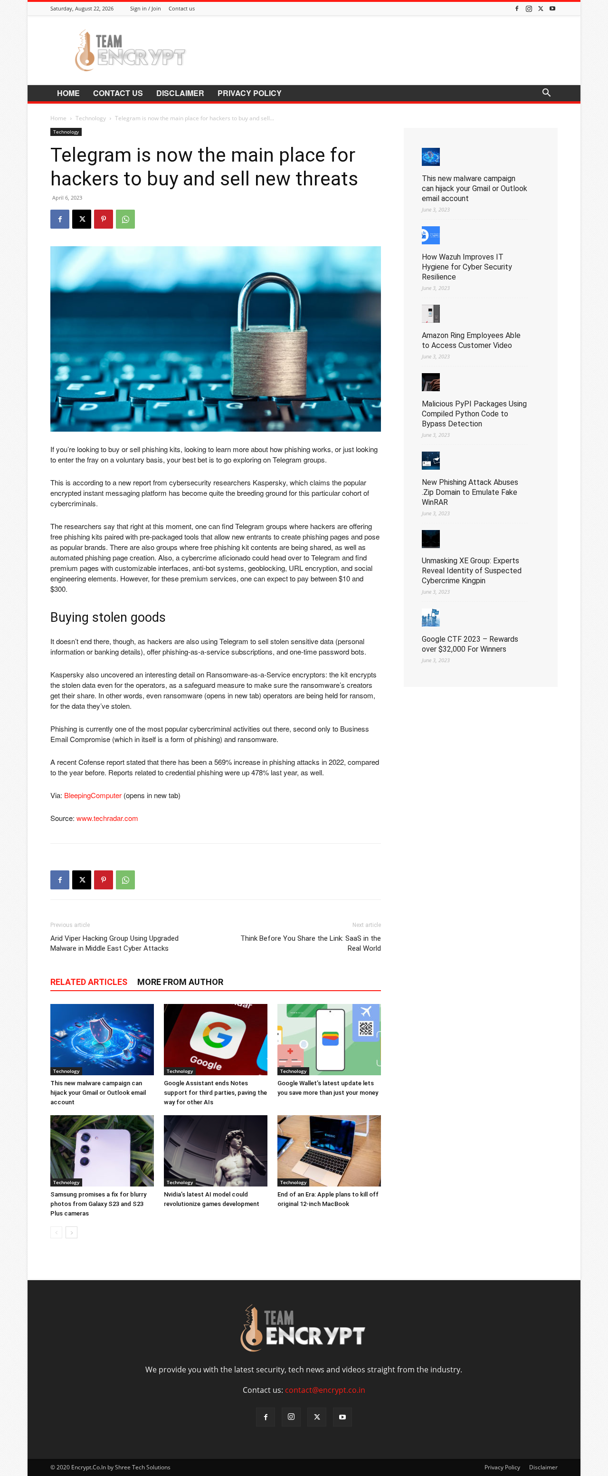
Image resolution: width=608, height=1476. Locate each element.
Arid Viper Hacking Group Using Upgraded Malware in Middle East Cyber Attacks (114, 943)
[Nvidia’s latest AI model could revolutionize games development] (215, 1151)
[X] (540, 8)
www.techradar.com (107, 818)
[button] (546, 93)
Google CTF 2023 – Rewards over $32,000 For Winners (470, 644)
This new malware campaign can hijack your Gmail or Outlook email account (98, 1093)
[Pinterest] (103, 219)
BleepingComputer (93, 795)
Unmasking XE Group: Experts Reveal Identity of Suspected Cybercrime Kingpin (472, 570)
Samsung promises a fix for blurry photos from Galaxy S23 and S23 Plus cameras (98, 1204)
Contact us (182, 8)
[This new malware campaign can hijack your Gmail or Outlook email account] (102, 1039)
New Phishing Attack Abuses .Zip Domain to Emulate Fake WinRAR (470, 492)
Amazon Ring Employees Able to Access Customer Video (471, 340)
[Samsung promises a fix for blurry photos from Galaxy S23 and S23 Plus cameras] (102, 1151)
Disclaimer (180, 92)
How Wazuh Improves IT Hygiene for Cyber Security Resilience (467, 266)
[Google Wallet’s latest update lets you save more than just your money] (329, 1039)
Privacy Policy (250, 92)
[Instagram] (528, 8)
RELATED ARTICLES (88, 982)
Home (68, 92)
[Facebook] (517, 8)
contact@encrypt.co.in (325, 1390)
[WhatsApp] (125, 219)
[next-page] (71, 1232)
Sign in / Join (145, 8)
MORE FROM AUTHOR (180, 982)
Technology (91, 118)
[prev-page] (56, 1232)
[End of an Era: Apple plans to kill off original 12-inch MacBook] (329, 1151)
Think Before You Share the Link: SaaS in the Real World (310, 943)
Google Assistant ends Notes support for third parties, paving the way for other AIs (215, 1093)
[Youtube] (552, 8)
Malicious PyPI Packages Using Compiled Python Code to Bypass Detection (474, 413)
